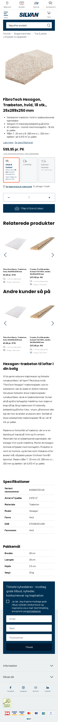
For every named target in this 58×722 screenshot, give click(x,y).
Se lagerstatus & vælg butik (19, 186)
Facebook (10, 691)
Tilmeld (29, 647)
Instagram (23, 691)
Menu (6, 17)
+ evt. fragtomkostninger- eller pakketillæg (21, 153)
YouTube (36, 691)
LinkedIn (48, 691)
